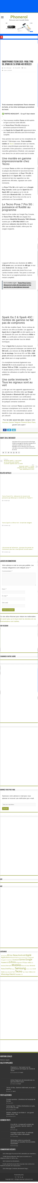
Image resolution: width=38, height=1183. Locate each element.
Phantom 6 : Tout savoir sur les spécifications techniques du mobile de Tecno (23, 1068)
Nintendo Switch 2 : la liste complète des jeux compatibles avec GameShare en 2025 (25, 467)
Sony (6, 972)
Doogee (3, 960)
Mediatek (3, 965)
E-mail (5, 596)
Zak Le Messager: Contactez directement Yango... (15, 1168)
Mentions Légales (5, 1060)
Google (28, 959)
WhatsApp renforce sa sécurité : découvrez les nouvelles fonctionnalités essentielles (23, 1141)
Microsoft (8, 965)
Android (21, 955)
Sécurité (10, 972)
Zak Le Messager (7, 67)
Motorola (23, 965)
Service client (29, 969)
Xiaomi (12, 974)
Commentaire (7, 571)
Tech (13, 972)
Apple (28, 955)
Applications (5, 957)
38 (14, 1091)
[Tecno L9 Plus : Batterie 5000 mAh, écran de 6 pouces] (2, 1089)
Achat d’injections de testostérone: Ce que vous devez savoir (22, 1081)
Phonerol (19, 17)
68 (22, 1072)
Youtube (18, 974)
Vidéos (31, 972)
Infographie (19, 962)
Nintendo (32, 965)
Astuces (12, 957)
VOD (34, 972)
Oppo (13, 969)
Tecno (24, 67)
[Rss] (15, 1177)
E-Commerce (9, 960)
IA (8, 962)
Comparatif (31, 957)
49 (20, 1083)
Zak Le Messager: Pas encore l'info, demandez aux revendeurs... (19, 1153)
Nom (4, 589)
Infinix (12, 962)
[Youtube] (22, 1177)
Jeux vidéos (28, 962)
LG (32, 962)
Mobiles (16, 965)
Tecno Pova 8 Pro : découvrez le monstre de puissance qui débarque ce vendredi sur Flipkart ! (17, 497)
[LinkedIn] (20, 1177)
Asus (16, 957)
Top (23, 972)
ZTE (22, 974)
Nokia (3, 969)
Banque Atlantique (22, 957)
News (28, 965)
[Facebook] (17, 1177)
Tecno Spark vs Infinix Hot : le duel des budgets (17, 523)
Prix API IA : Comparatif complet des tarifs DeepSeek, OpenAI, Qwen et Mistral (22, 1126)
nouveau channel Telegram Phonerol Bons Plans (18, 422)
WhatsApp (5, 974)
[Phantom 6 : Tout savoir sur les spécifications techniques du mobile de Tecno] (5, 1072)
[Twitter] (19, 1177)
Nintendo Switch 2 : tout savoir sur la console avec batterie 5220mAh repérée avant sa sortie (13, 461)
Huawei (4, 962)
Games (22, 959)
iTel (23, 962)
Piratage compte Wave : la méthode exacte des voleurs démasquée (22, 1133)
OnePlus (8, 969)
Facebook (16, 960)
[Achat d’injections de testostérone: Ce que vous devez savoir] (5, 1082)
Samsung (20, 968)
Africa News (12, 955)
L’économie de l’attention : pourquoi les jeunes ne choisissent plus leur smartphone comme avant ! (17, 548)
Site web (5, 603)
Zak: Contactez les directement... (11, 1161)
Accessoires (4, 955)
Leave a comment (8, 70)
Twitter (26, 972)
